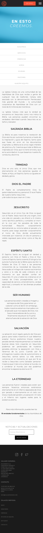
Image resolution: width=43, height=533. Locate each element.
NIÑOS (21, 65)
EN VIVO (29, 3)
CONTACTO (4, 524)
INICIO (2, 505)
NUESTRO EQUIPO (21, 83)
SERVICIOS (22, 53)
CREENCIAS (21, 59)
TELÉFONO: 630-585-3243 (8, 486)
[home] (4, 3)
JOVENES (21, 71)
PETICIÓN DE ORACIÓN (7, 517)
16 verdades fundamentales (12, 413)
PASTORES (22, 77)
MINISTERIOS (4, 509)
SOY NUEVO (4, 520)
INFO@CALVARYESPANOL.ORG (9, 495)
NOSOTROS (21, 47)
